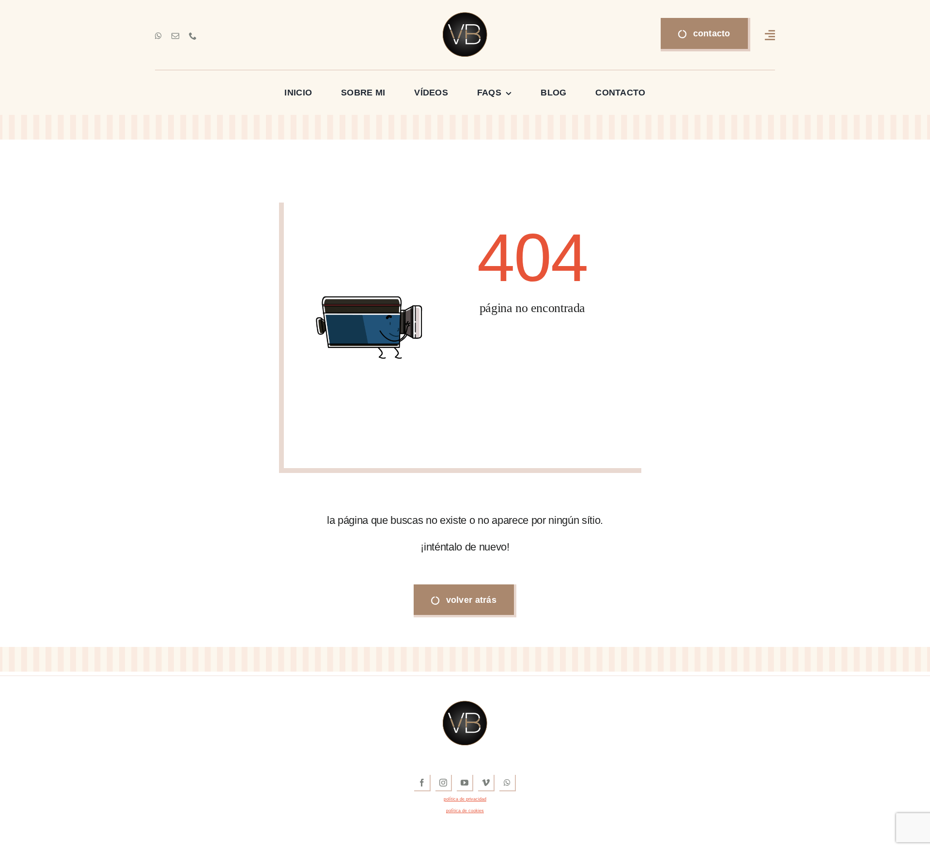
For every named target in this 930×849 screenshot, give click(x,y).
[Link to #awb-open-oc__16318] (770, 35)
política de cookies (465, 810)
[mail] (175, 36)
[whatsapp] (158, 36)
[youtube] (465, 783)
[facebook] (422, 783)
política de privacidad (465, 799)
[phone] (193, 36)
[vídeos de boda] (464, 16)
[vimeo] (486, 783)
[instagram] (443, 783)
